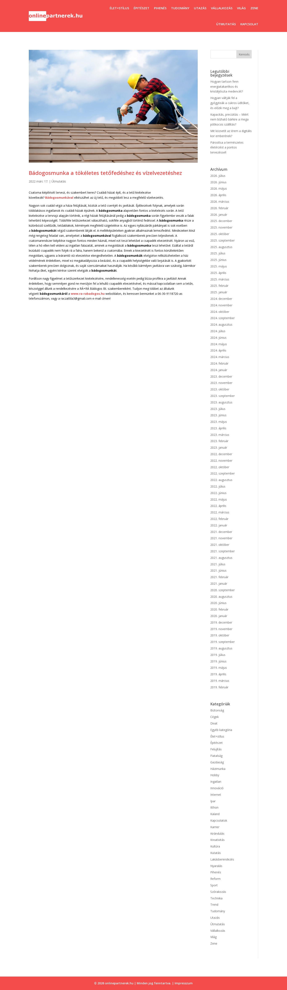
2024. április (218, 350)
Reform (215, 879)
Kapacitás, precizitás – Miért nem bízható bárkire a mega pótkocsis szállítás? (229, 119)
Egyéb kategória (221, 730)
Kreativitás (217, 840)
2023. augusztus (221, 402)
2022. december (221, 454)
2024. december (221, 299)
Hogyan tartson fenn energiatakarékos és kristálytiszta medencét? (226, 86)
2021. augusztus (221, 558)
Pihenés (160, 8)
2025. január (218, 292)
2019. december (221, 622)
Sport (214, 885)
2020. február (219, 609)
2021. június (218, 570)
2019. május (218, 668)
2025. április (218, 273)
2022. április (218, 506)
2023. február (219, 441)
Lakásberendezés (222, 859)
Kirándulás (217, 833)
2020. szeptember (222, 590)
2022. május (218, 499)
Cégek (214, 717)
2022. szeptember (222, 473)
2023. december (221, 376)
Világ (241, 8)
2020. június (218, 603)
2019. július (217, 655)
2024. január (218, 370)
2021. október (219, 545)
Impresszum (184, 983)
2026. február (219, 208)
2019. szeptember (222, 642)
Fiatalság (216, 756)
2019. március (219, 681)
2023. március (219, 435)
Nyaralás (216, 866)
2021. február (219, 577)
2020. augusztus (221, 597)
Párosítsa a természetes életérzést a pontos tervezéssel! (227, 147)
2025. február (219, 286)
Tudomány (180, 8)
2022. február (219, 519)
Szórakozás (218, 892)
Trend (214, 905)
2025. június (218, 260)
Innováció (217, 788)
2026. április (218, 195)
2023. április (218, 428)
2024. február (219, 363)
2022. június (218, 493)
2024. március (219, 357)
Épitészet (141, 8)
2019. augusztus (221, 648)
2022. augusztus (221, 480)
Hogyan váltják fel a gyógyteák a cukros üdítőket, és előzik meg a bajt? (229, 103)
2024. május (218, 344)
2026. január (218, 215)
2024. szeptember (222, 318)
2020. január (218, 616)
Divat (213, 723)
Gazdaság (217, 762)
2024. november (221, 305)
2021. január (218, 584)
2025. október (219, 234)
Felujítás (216, 749)
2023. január (218, 447)
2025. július (217, 253)
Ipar (213, 801)
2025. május (218, 266)
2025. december (221, 221)
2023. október (219, 389)
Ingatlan (215, 782)
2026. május (218, 188)
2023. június (218, 415)
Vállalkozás (221, 8)
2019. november (221, 629)
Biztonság (217, 710)
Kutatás (215, 853)
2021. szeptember (222, 551)
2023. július (217, 409)
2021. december (221, 532)
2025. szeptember (222, 240)
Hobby (214, 775)
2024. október (219, 312)
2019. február (219, 687)
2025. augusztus (221, 247)
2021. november (221, 538)
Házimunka (217, 769)
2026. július (217, 176)
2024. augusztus (221, 324)
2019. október (219, 635)
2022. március (219, 512)
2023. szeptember (222, 396)
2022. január (218, 525)
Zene (254, 8)
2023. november (221, 383)
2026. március (219, 202)
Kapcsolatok (218, 820)
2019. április (218, 674)
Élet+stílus (119, 8)
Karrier (214, 827)
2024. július (217, 331)
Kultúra (215, 846)
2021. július (217, 564)
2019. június (218, 661)
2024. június (218, 338)
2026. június (218, 182)
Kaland (215, 814)
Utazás (200, 8)
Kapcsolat (249, 24)
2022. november (221, 461)
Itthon (214, 807)
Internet (215, 795)
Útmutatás (226, 24)
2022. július (217, 486)
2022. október (219, 467)
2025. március (219, 279)
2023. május (218, 422)
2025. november (221, 227)
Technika (216, 898)
